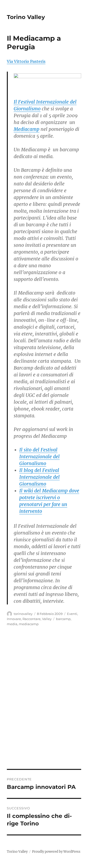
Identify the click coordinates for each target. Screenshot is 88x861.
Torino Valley (26, 17)
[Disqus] (44, 701)
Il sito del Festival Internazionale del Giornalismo (39, 456)
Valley (47, 619)
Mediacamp (26, 129)
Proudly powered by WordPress (56, 852)
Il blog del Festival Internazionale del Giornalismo (39, 477)
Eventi (72, 614)
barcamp (63, 619)
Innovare (14, 619)
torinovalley (23, 614)
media (12, 624)
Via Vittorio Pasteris (26, 61)
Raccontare (31, 619)
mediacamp (29, 624)
